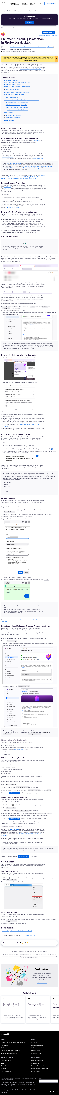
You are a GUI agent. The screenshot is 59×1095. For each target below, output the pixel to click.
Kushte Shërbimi (15, 1090)
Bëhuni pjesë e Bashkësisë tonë (10, 1050)
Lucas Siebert (51, 956)
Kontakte (4, 1092)
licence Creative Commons (9, 1086)
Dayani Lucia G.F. (25, 957)
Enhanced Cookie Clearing (31, 168)
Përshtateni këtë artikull (7, 28)
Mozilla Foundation (7, 1079)
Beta (2, 1063)
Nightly (3, 1068)
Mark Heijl (53, 954)
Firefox (7, 11)
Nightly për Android (7, 1071)
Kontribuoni (40, 4)
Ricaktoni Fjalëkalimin (38, 1066)
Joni (30, 954)
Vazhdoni (29, 22)
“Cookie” (32, 1090)
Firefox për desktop (37, 1045)
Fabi (28, 956)
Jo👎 (27, 943)
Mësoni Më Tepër (42, 983)
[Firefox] (3, 34)
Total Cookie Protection (14, 163)
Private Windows (7, 157)
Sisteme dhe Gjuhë (43, 35)
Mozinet (25, 954)
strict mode (7, 187)
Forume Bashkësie (25, 4)
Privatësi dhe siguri (15, 11)
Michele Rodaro (19, 954)
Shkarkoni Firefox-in (48, 32)
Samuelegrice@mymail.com (20, 956)
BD (55, 956)
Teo (14, 954)
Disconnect (36, 140)
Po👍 (22, 943)
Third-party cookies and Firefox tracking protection (12, 1005)
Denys (46, 956)
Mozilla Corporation (29, 1078)
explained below (38, 158)
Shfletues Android (36, 1048)
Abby (37, 956)
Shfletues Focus (36, 1053)
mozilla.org (4, 1090)
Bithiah (34, 956)
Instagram (57, 1091)
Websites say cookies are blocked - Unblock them (36, 1005)
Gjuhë (40, 1078)
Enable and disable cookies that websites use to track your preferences (31, 47)
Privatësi (55, 35)
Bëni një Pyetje (32, 4)
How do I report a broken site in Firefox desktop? (17, 931)
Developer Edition (6, 1060)
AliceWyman (5, 954)
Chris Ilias (11, 954)
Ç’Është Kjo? (35, 1063)
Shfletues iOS (35, 1050)
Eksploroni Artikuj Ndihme (14, 4)
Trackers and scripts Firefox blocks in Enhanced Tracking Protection (23, 176)
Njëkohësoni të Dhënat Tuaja (39, 1068)
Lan (28, 954)
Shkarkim (34, 1042)
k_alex (30, 956)
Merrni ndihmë (35, 1071)
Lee (30, 957)
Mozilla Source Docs (13, 207)
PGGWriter (11, 956)
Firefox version (14, 829)
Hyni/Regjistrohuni (51, 3)
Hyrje (2, 11)
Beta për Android (6, 1066)
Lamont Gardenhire (44, 954)
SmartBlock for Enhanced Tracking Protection (22, 178)
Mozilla (5, 1034)
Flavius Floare (34, 957)
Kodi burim (4, 1045)
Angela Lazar (5, 956)
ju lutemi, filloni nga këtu (30, 60)
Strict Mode (11, 168)
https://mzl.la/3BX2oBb (28, 935)
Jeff (50, 954)
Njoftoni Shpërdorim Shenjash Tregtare (13, 1042)
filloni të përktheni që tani (20, 58)
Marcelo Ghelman (36, 954)
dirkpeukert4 (42, 956)
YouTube (53, 1091)
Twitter (3, 1048)
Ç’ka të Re (50, 35)
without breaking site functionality (30, 69)
